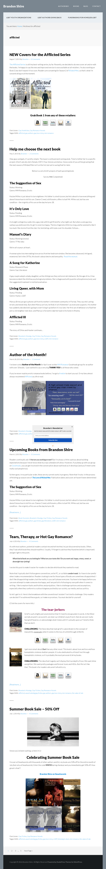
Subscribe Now (53, 440)
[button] (53, 428)
